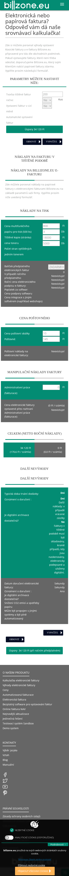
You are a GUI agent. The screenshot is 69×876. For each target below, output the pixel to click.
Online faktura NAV (14, 709)
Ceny (5, 690)
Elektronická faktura (14, 699)
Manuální (8, 764)
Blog (5, 760)
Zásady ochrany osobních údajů (21, 816)
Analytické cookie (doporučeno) (34, 837)
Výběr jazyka (10, 750)
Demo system (11, 728)
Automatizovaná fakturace (18, 694)
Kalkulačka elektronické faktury (21, 680)
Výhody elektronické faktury (19, 685)
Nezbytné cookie (24, 830)
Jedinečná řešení (12, 718)
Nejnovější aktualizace (16, 714)
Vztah (6, 755)
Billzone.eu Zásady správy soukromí (34, 859)
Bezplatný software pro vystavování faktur (27, 704)
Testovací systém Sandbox (18, 723)
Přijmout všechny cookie (33, 871)
